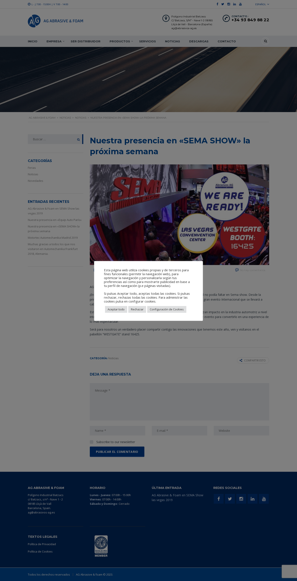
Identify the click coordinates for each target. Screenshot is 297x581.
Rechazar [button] (137, 309)
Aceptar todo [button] (116, 309)
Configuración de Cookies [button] (167, 309)
